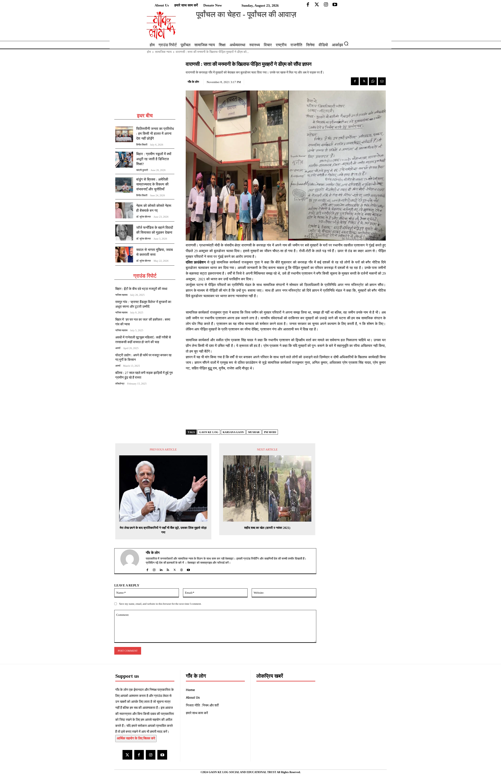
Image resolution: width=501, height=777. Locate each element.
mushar (254, 432)
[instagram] (154, 569)
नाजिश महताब (121, 294)
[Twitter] (364, 81)
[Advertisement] (144, 86)
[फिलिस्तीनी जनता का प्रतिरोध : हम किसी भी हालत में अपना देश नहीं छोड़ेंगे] (124, 134)
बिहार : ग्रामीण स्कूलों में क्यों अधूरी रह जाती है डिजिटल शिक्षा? (153, 159)
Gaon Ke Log (208, 432)
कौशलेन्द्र (119, 383)
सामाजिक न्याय (163, 51)
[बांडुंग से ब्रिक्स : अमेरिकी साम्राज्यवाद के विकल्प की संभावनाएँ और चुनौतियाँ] (124, 185)
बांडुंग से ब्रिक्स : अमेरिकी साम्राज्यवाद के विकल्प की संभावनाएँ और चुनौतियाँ (152, 184)
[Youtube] (162, 755)
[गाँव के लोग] (132, 561)
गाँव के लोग (193, 81)
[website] (181, 569)
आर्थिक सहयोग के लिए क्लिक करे (136, 738)
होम (149, 51)
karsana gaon (233, 432)
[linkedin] (160, 569)
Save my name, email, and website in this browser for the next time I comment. (160, 603)
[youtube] (188, 569)
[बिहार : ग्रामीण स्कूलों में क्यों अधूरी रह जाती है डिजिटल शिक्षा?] (124, 160)
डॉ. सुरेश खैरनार (143, 216)
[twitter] (174, 569)
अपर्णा (117, 348)
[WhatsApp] (373, 81)
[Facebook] (355, 81)
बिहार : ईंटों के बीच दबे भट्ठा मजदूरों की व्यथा (141, 289)
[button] (348, 43)
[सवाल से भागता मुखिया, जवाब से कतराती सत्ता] (124, 255)
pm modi (270, 432)
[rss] (167, 569)
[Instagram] (150, 755)
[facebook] (147, 569)
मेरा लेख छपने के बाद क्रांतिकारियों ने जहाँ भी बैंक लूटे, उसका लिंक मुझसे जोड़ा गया (163, 530)
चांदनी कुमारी (142, 170)
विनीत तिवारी (141, 144)
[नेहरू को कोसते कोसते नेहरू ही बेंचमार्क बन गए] (124, 210)
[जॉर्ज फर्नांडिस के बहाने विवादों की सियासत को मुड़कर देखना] (124, 232)
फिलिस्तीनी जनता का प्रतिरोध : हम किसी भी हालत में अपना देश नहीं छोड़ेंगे (155, 133)
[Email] (382, 81)
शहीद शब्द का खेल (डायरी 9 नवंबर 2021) (267, 527)
